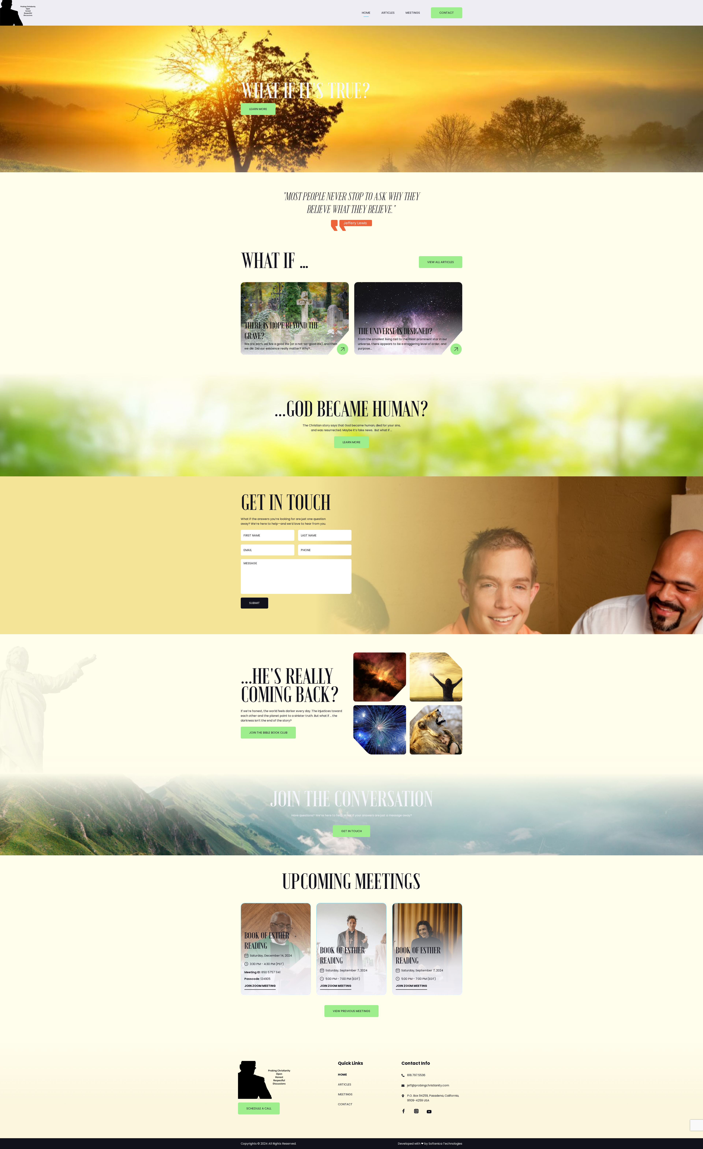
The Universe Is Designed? (395, 332)
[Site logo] (18, 12)
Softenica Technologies (445, 1143)
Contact (446, 13)
